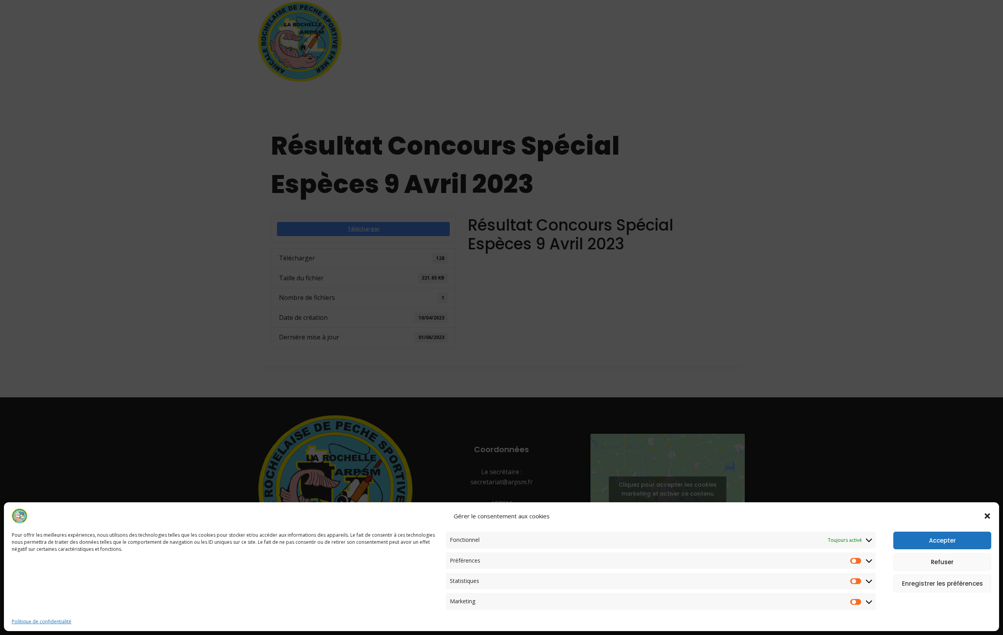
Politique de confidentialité (41, 621)
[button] (987, 516)
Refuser (942, 562)
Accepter (942, 540)
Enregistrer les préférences (942, 583)
